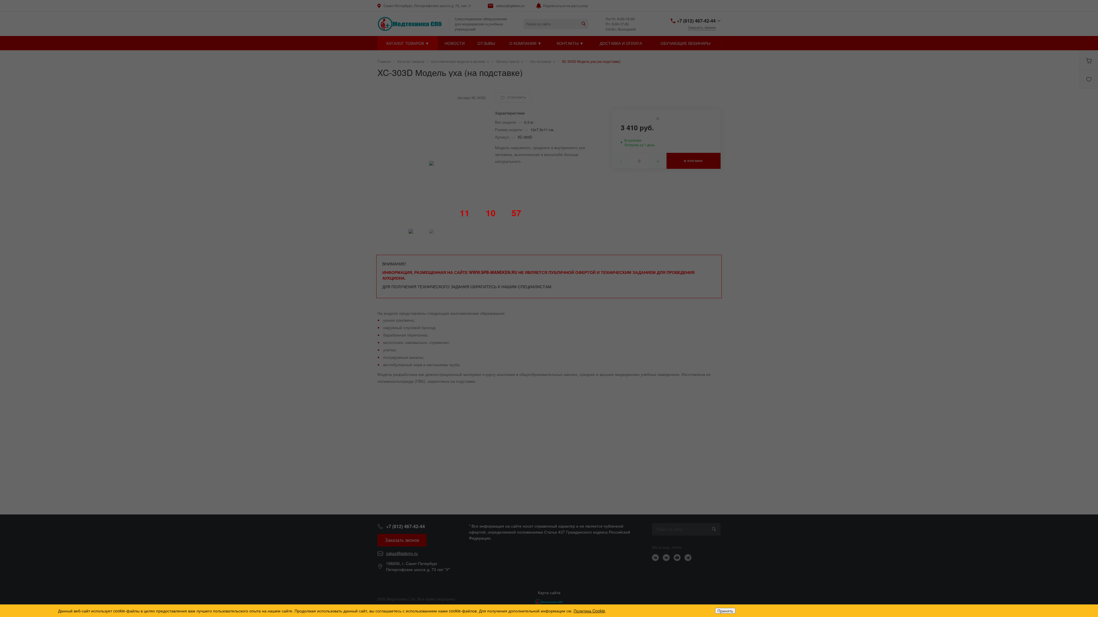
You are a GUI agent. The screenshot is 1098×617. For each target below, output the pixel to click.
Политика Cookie (589, 611)
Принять (725, 611)
